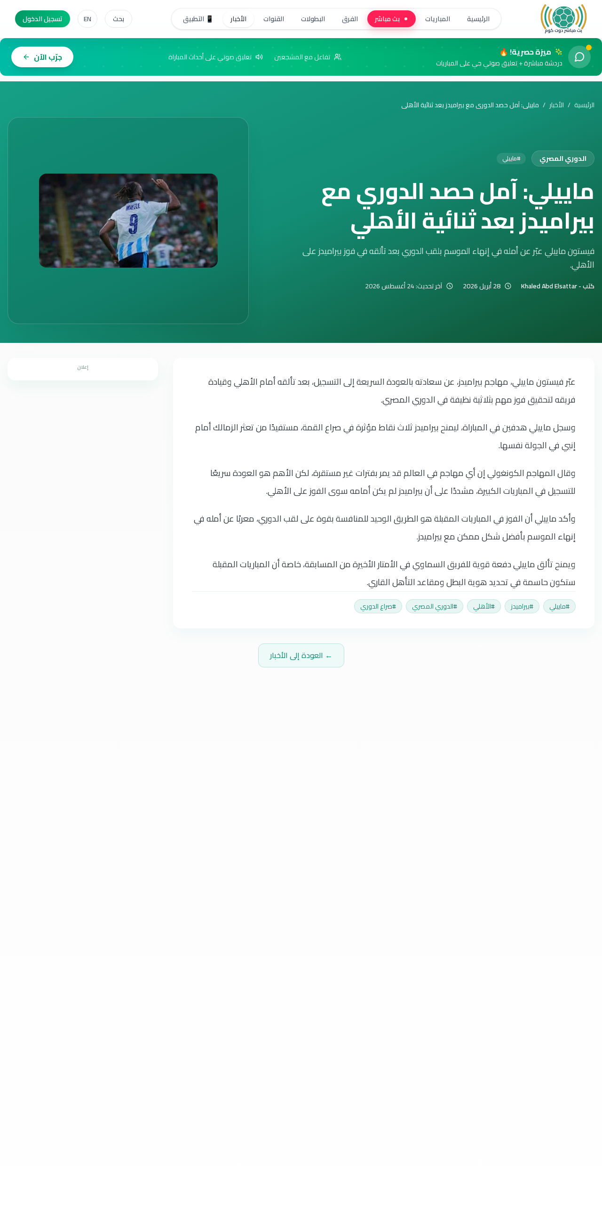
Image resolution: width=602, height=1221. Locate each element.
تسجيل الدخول (43, 19)
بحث (118, 19)
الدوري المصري (562, 158)
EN (87, 19)
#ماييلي (559, 606)
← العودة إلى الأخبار (301, 655)
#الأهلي (484, 606)
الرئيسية (584, 105)
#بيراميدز (522, 606)
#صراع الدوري (378, 606)
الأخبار (556, 105)
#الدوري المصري (434, 606)
